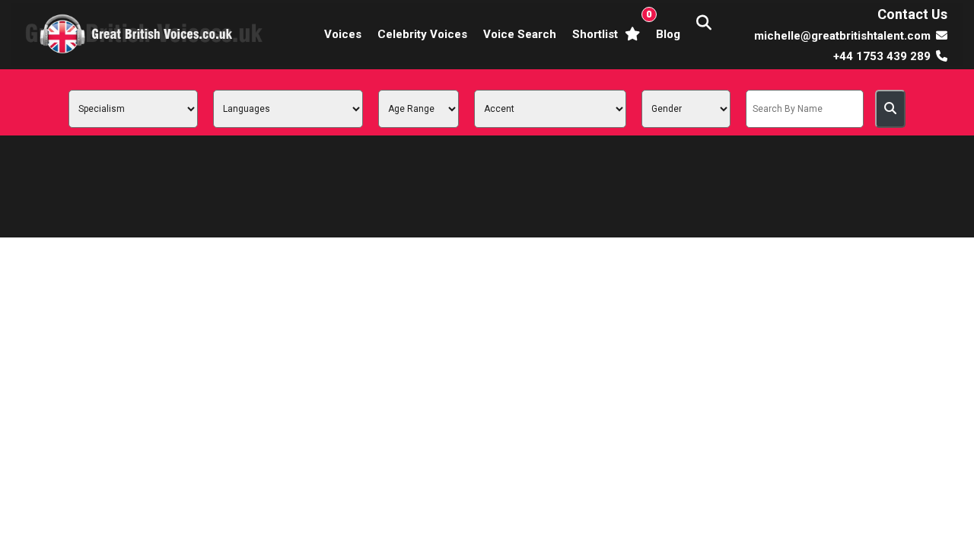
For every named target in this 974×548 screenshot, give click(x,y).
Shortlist (609, 24)
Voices (342, 34)
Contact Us (912, 14)
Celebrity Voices (422, 34)
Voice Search (519, 34)
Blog (668, 34)
